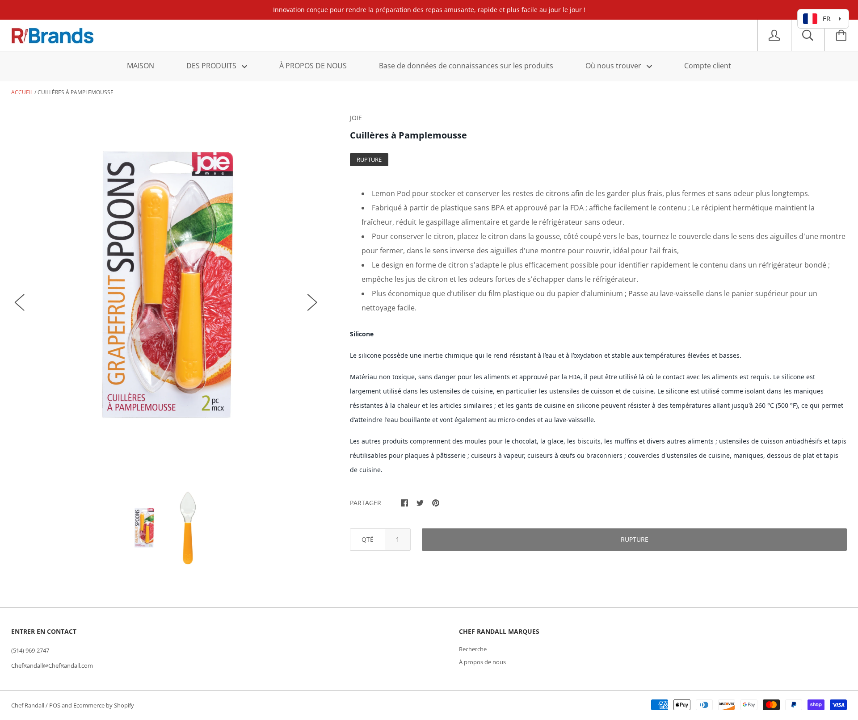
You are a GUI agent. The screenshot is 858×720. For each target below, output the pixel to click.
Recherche (473, 649)
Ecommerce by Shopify (103, 705)
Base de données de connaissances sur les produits (466, 66)
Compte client (707, 66)
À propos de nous (482, 662)
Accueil (22, 92)
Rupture (634, 539)
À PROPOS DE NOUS (313, 66)
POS (54, 705)
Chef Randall (28, 705)
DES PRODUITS (212, 66)
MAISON (140, 66)
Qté (368, 539)
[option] (166, 293)
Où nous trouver (614, 66)
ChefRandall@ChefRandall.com (52, 665)
